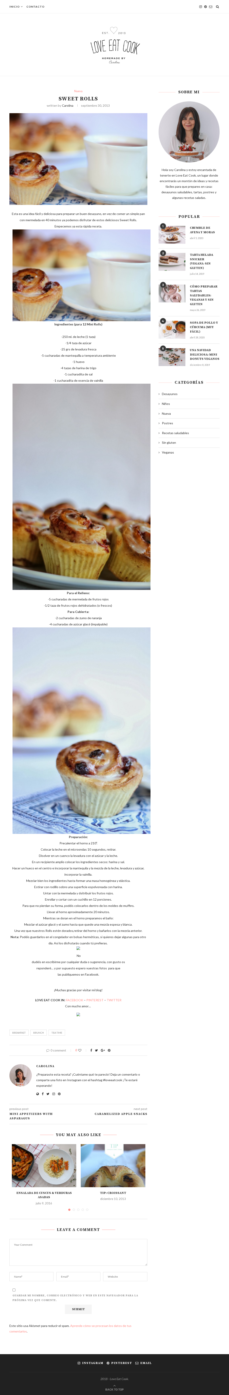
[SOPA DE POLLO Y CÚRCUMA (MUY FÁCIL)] (172, 330)
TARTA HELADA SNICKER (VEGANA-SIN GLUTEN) (201, 261)
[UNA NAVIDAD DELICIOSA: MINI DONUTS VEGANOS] (172, 357)
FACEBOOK (74, 1000)
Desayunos (170, 394)
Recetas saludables (175, 433)
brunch (38, 1032)
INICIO (14, 6)
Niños (166, 404)
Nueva (78, 91)
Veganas (168, 452)
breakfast (19, 1032)
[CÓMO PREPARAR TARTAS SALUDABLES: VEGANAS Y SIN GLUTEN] (172, 293)
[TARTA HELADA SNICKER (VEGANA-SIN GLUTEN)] (172, 262)
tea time (56, 1032)
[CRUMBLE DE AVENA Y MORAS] (172, 235)
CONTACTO (35, 6)
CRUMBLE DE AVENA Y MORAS (202, 230)
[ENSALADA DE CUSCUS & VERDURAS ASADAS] (44, 1165)
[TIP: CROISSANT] (113, 1165)
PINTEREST (95, 1000)
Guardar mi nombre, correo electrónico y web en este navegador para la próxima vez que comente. (75, 1298)
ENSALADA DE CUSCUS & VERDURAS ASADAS (44, 1195)
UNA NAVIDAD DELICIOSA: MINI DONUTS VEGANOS (204, 354)
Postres (167, 423)
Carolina (67, 105)
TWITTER (114, 1000)
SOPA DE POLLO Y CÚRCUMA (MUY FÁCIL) (204, 327)
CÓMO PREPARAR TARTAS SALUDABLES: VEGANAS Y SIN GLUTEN (203, 295)
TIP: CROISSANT (113, 1193)
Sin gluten (169, 442)
